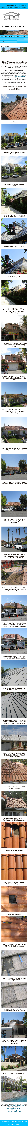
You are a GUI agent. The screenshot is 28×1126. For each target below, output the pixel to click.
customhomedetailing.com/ (16, 1105)
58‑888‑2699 (22, 7)
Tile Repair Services (6, 41)
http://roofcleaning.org (14, 1111)
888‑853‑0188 (5, 7)
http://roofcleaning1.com (14, 1108)
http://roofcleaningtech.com (14, 1110)
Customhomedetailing (19, 76)
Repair (14, 41)
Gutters (8, 39)
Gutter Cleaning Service (17, 39)
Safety (2, 39)
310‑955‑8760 (14, 7)
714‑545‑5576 (22, 5)
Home (2, 36)
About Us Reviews (10, 36)
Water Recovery (20, 36)
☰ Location (5, 46)
